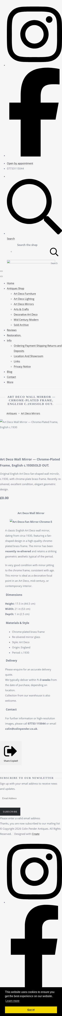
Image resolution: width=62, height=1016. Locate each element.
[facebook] (34, 155)
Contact (11, 377)
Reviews (12, 330)
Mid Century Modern (26, 319)
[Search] (54, 251)
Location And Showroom (28, 356)
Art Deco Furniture (25, 293)
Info (9, 340)
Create (35, 834)
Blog (9, 371)
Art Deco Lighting (24, 298)
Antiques (12, 413)
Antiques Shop (15, 288)
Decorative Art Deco (26, 314)
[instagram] (34, 65)
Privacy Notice (22, 366)
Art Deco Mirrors (24, 304)
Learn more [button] (12, 1000)
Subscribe (10, 811)
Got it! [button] (31, 1009)
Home (10, 283)
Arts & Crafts (21, 309)
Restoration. (14, 335)
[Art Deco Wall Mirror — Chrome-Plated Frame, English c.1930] (5, 437)
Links (17, 361)
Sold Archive (21, 325)
